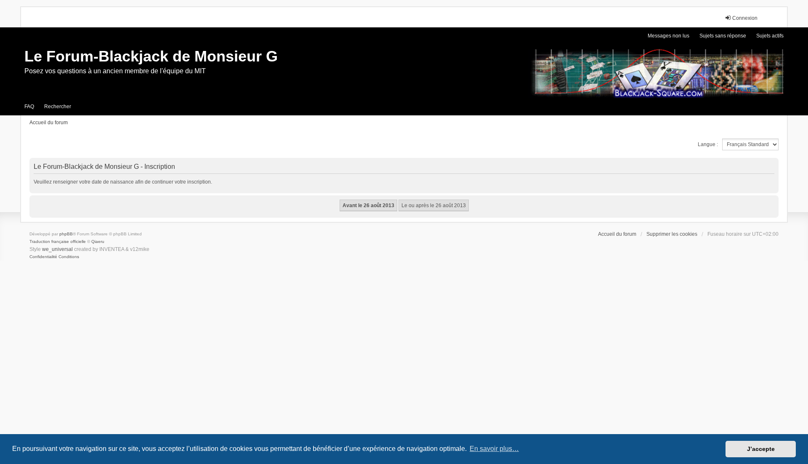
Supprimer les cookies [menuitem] (671, 234)
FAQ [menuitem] (29, 106)
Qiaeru (97, 241)
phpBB (66, 234)
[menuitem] (43, 257)
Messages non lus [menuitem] (668, 36)
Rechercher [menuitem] (57, 106)
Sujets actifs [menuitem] (770, 36)
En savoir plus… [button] (494, 448)
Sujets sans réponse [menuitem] (722, 36)
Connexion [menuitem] (745, 18)
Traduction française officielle (57, 241)
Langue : (708, 144)
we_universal (57, 249)
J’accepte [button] (761, 448)
